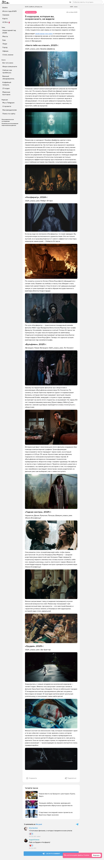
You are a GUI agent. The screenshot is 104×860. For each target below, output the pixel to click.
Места (5, 36)
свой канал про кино (44, 34)
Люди (4, 44)
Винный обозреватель (8, 77)
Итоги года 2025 (9, 11)
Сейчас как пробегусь (7, 71)
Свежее (5, 15)
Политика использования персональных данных (10, 124)
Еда (4, 40)
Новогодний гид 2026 (9, 31)
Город (4, 47)
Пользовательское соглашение (8, 120)
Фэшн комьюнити (9, 67)
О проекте (6, 106)
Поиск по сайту (8, 114)
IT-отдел (6, 89)
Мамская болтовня (6, 93)
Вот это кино (7, 63)
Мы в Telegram (8, 103)
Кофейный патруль (6, 83)
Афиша (5, 51)
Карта (5, 19)
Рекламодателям (9, 110)
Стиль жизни (7, 55)
